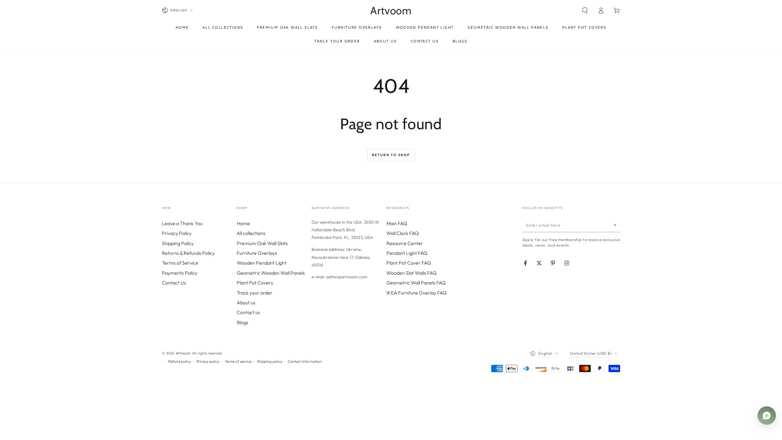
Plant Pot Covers (255, 283)
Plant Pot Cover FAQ (408, 263)
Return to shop (391, 155)
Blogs (242, 322)
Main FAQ (396, 223)
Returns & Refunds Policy (188, 253)
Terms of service (238, 361)
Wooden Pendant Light (262, 263)
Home (243, 223)
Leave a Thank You (182, 223)
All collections (251, 233)
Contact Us (174, 283)
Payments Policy (179, 273)
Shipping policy (269, 361)
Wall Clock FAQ (402, 233)
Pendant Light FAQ (406, 253)
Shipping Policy (178, 243)
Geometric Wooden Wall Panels (271, 273)
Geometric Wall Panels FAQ (416, 283)
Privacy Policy (177, 233)
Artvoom (183, 353)
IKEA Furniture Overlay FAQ (416, 293)
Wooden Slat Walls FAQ (411, 273)
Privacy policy (207, 361)
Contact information (305, 361)
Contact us (248, 312)
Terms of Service (180, 263)
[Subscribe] (616, 225)
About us (246, 302)
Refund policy (179, 361)
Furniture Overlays (257, 253)
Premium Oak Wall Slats (262, 243)
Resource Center (404, 243)
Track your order (254, 293)
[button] (585, 10)
